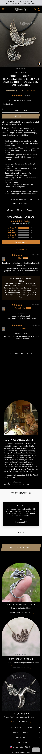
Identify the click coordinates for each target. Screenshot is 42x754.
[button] (17, 95)
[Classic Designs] (21, 691)
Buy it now (20, 116)
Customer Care (20, 742)
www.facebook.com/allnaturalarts (17, 484)
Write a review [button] (21, 242)
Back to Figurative (22, 547)
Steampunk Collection (21, 612)
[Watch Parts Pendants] (21, 582)
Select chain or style (21, 100)
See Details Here (21, 667)
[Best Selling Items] (21, 636)
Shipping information (21, 199)
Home (16, 72)
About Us (20, 737)
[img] (17, 255)
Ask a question (21, 204)
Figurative (23, 72)
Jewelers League (25, 752)
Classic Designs (21, 721)
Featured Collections (20, 727)
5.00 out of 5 (26, 221)
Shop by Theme (20, 732)
